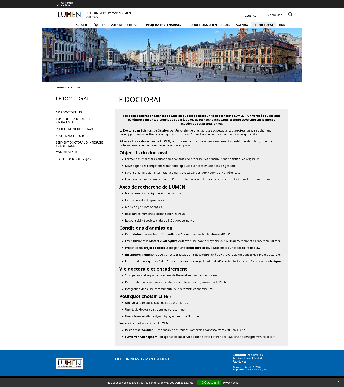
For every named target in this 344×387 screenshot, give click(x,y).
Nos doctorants (69, 112)
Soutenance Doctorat (73, 136)
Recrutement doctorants (76, 129)
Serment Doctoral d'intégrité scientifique (79, 144)
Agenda (242, 25)
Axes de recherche (125, 25)
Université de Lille (242, 367)
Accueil (82, 25)
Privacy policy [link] (231, 382)
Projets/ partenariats (163, 25)
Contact (251, 16)
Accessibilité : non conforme (248, 354)
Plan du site (239, 361)
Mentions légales (242, 358)
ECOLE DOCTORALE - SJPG (73, 159)
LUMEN (60, 87)
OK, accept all (210, 382)
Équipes (99, 25)
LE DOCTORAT (263, 25)
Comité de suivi (67, 152)
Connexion (274, 15)
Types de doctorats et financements (73, 120)
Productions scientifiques (208, 25)
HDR (282, 25)
